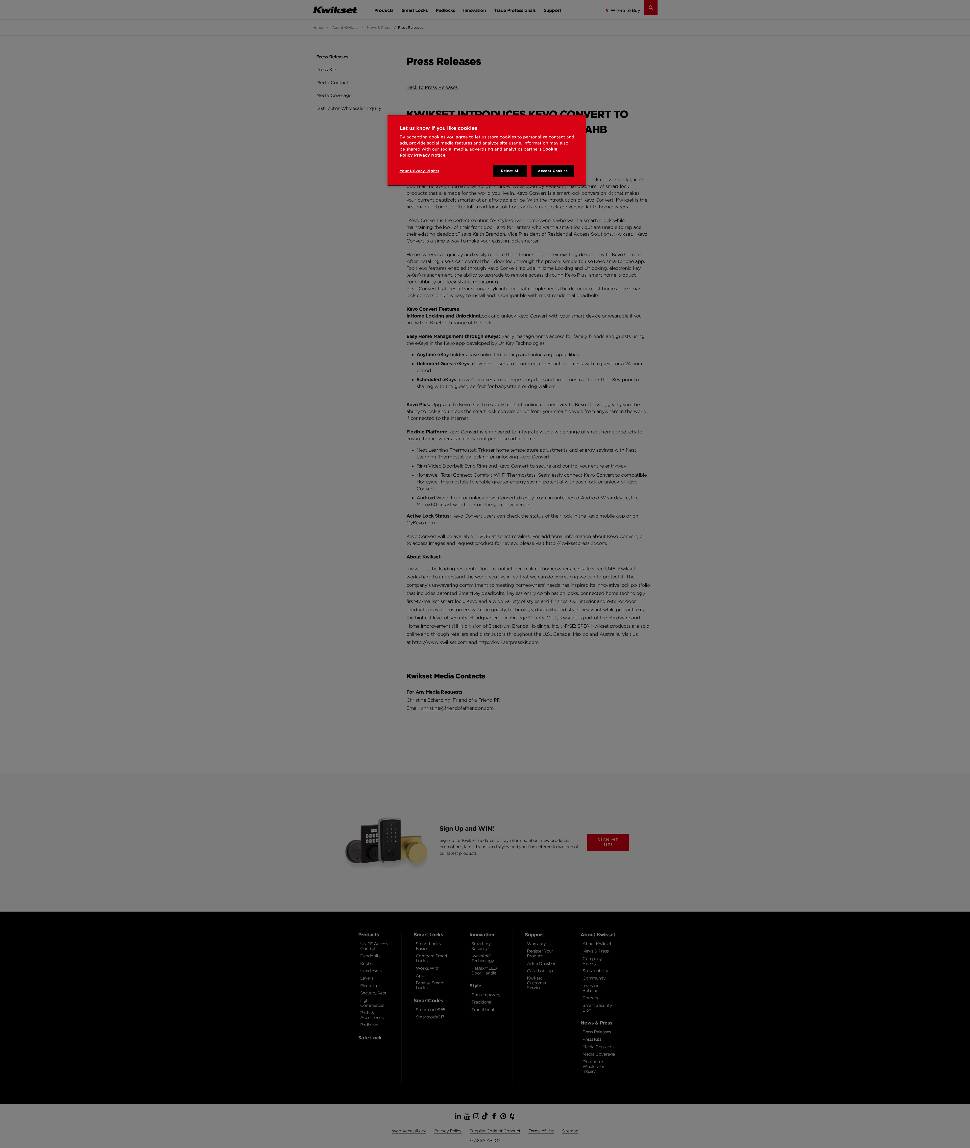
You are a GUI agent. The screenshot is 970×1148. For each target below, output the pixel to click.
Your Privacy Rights (419, 171)
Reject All (510, 171)
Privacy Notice (429, 155)
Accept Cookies (553, 171)
